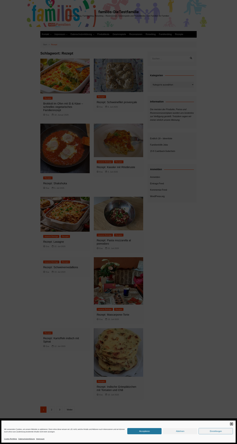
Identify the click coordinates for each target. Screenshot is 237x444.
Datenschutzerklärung (26, 439)
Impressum (40, 439)
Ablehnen (180, 431)
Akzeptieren (144, 431)
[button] (231, 424)
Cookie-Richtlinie (10, 439)
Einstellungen (216, 431)
